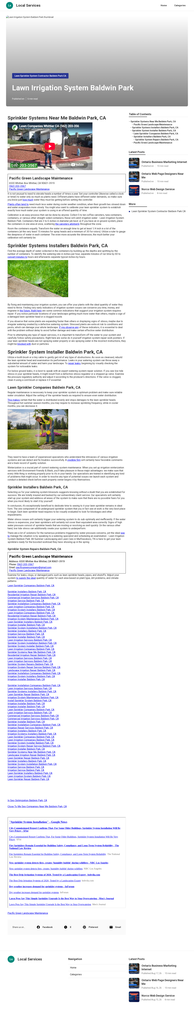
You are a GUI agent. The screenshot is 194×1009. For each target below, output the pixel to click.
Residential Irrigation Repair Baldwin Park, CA (31, 594)
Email (118, 927)
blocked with (24, 344)
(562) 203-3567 (17, 186)
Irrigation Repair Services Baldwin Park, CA (30, 727)
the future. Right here (31, 310)
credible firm (74, 460)
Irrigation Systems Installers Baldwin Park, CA (32, 733)
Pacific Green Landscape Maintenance (29, 189)
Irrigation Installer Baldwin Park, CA (26, 624)
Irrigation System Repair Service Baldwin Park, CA (34, 667)
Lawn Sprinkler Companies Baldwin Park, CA (31, 585)
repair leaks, (74, 363)
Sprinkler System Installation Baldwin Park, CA (32, 628)
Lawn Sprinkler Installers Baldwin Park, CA (30, 621)
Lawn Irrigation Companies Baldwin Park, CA (31, 606)
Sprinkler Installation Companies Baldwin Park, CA (34, 603)
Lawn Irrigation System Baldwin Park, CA (29, 776)
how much (28, 199)
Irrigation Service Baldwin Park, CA (26, 600)
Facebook (48, 927)
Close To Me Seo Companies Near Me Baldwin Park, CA (37, 806)
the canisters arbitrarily (67, 224)
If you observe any (69, 327)
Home (164, 5)
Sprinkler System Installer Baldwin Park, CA (31, 646)
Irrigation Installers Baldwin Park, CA (27, 730)
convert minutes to (17, 257)
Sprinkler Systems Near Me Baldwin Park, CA (31, 652)
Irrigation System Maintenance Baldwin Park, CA (33, 618)
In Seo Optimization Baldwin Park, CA (27, 800)
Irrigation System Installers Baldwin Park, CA (31, 609)
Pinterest (93, 927)
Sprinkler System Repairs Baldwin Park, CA (30, 664)
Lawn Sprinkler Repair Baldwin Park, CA (28, 694)
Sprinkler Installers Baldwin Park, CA (27, 591)
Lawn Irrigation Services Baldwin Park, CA (30, 640)
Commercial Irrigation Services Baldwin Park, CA (33, 597)
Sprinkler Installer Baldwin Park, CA (26, 637)
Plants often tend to (18, 204)
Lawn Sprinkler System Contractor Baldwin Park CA (40, 76)
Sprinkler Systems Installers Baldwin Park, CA (32, 691)
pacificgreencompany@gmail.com (33, 567)
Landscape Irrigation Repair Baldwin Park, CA (31, 670)
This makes (14, 400)
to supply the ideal (26, 578)
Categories (180, 5)
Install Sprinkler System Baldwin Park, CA (29, 700)
